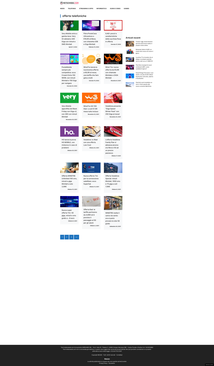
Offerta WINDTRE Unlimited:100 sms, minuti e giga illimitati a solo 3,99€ (69, 181)
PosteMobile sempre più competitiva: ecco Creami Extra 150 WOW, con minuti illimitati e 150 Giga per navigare (69, 75)
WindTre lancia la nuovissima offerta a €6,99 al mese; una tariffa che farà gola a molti (91, 72)
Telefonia (72, 8)
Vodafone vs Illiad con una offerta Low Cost (91, 142)
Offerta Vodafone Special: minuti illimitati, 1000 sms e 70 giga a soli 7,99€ (112, 181)
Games (126, 8)
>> (76, 237)
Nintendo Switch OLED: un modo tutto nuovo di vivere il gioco (144, 51)
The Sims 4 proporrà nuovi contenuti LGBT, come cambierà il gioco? (144, 67)
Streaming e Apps (86, 8)
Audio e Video (115, 8)
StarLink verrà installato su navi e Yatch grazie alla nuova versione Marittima (144, 84)
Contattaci (119, 355)
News (62, 8)
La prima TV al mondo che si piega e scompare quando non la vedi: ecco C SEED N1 (144, 59)
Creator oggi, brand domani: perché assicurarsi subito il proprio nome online (144, 43)
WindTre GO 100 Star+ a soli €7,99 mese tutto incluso (91, 108)
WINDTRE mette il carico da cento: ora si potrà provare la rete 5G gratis (112, 218)
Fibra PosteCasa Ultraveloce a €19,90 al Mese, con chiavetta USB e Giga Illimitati (91, 39)
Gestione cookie (209, 364)
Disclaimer (112, 363)
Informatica (101, 8)
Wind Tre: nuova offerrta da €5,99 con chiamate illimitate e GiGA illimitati (112, 72)
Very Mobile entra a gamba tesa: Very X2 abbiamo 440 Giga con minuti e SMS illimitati (69, 39)
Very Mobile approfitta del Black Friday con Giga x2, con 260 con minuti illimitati (69, 111)
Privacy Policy (103, 363)
